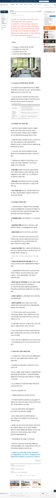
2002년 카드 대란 (46, 22)
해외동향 (3, 21)
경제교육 (21, 4)
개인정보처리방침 (12, 493)
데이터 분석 (25, 4)
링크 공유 (40, 11)
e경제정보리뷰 (50, 7)
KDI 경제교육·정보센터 (4, 5)
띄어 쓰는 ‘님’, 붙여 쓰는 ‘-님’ (47, 24)
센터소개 (35, 4)
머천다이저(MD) (46, 21)
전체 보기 (53, 1)
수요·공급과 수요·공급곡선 (47, 23)
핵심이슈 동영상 (3, 19)
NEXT (32, 475)
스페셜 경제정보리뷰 (4, 23)
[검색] (44, 1)
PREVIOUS (18, 475)
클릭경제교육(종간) (3, 27)
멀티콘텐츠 (30, 4)
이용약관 (26, 493)
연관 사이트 (39, 4)
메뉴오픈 (7, 14)
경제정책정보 (12, 4)
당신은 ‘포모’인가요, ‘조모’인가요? (48, 20)
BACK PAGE (17, 475)
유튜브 (43, 493)
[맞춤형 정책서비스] (49, 41)
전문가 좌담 (54, 7)
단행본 (2, 29)
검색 (48, 1)
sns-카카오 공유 (38, 11)
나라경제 (2, 14)
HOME (45, 7)
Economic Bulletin (3, 25)
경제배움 (46, 5)
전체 (52, 16)
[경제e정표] (49, 28)
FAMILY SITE (47, 493)
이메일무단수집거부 (19, 493)
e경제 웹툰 (3, 22)
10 (30, 475)
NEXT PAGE (34, 475)
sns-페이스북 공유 (39, 11)
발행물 (17, 4)
